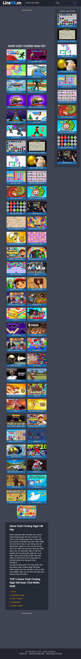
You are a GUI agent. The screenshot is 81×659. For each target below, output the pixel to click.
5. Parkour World (16, 606)
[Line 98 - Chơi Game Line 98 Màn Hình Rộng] (12, 5)
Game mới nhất (32, 3)
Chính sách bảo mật (36, 653)
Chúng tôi (23, 653)
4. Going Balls (15, 602)
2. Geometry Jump (17, 595)
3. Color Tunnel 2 (16, 598)
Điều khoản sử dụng (54, 653)
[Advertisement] (27, 26)
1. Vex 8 (13, 592)
